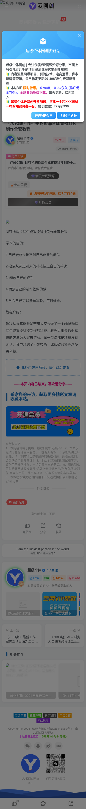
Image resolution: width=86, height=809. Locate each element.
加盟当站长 (69, 115)
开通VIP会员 (44, 115)
